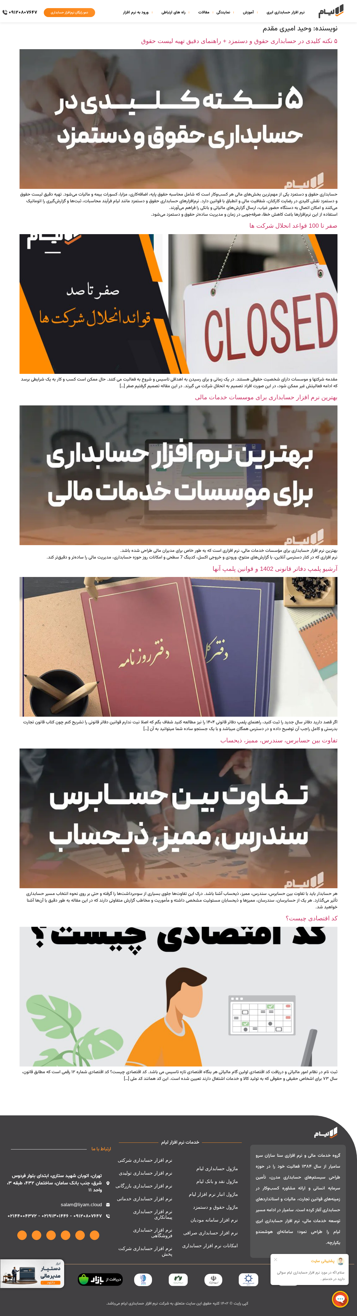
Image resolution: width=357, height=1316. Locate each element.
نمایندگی (223, 12)
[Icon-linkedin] (80, 1235)
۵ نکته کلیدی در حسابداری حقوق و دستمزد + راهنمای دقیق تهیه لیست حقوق (239, 40)
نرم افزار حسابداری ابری (286, 12)
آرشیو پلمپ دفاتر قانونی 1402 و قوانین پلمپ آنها (275, 568)
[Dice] (22, 1235)
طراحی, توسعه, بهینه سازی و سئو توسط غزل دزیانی (222, 1310)
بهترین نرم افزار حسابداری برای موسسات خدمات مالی (266, 397)
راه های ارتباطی (173, 12)
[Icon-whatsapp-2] (65, 1235)
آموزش (248, 12)
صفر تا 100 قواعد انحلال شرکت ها (293, 225)
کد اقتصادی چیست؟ (311, 918)
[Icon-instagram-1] (94, 1235)
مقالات (203, 12)
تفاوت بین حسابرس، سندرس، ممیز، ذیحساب (278, 740)
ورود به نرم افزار (136, 12)
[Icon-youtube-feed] (36, 1235)
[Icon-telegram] (51, 1235)
